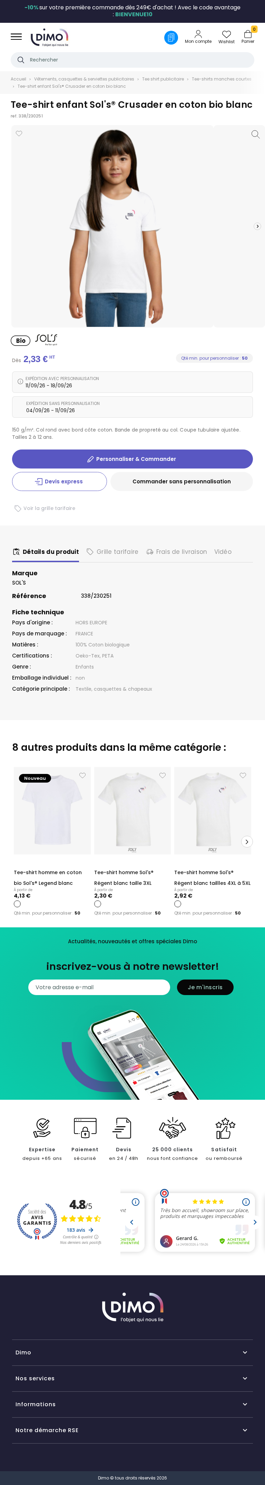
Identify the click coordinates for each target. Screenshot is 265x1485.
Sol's (19, 582)
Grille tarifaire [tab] (117, 552)
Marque (25, 573)
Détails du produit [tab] (51, 552)
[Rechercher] (20, 60)
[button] (257, 226)
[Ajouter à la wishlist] (19, 134)
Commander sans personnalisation (181, 481)
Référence (29, 596)
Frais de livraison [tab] (181, 552)
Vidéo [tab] (223, 552)
